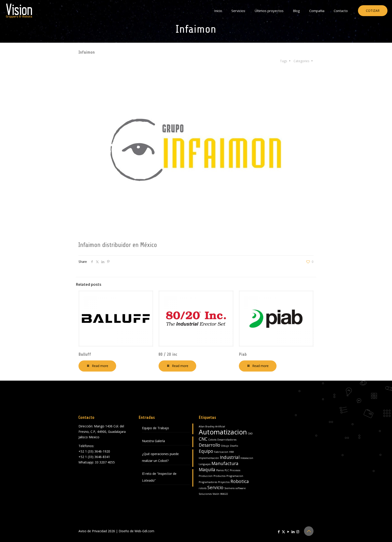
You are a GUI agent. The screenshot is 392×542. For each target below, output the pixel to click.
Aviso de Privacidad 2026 (96, 531)
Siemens (229, 488)
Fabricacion (221, 451)
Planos (220, 470)
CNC (203, 439)
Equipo (206, 451)
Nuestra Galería (153, 441)
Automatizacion (223, 431)
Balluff (84, 354)
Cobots (212, 439)
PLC (227, 470)
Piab (243, 354)
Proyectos (224, 482)
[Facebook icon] (278, 531)
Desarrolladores (226, 439)
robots (202, 488)
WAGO (224, 493)
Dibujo (225, 445)
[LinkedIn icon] (293, 531)
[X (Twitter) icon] (283, 531)
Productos (219, 476)
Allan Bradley (206, 426)
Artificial (220, 426)
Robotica (239, 481)
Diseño (234, 445)
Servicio (215, 487)
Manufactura (224, 463)
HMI (231, 451)
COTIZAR (373, 10)
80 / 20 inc (168, 354)
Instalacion (246, 458)
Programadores (208, 482)
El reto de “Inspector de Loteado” (159, 477)
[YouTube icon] (288, 531)
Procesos (235, 470)
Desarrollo (209, 445)
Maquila (207, 470)
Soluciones (205, 493)
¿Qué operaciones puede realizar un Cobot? (160, 457)
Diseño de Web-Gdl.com (136, 531)
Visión (216, 493)
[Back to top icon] (309, 531)
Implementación (209, 458)
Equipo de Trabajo (155, 428)
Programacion (234, 476)
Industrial (230, 457)
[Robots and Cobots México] (19, 10)
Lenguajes (205, 464)
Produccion (206, 476)
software (240, 488)
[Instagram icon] (297, 531)
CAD (250, 433)
